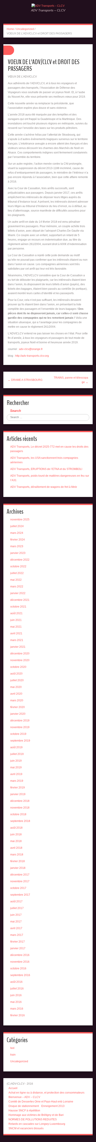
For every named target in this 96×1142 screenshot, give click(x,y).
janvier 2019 (17, 794)
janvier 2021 (17, 646)
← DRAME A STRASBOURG (25, 379)
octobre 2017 (18, 888)
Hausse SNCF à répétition (24, 1110)
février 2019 (17, 787)
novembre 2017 (19, 881)
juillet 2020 (17, 680)
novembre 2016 (19, 961)
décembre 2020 (19, 653)
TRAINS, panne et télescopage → (71, 380)
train (13, 1054)
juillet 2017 (17, 908)
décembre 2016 (19, 955)
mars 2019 (16, 780)
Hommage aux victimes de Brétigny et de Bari (36, 1115)
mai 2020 (16, 687)
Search (15, 411)
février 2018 (17, 861)
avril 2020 (16, 693)
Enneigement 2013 (53, 1106)
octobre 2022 (18, 566)
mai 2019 (16, 767)
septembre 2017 (20, 894)
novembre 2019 (19, 727)
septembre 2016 (20, 975)
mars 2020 (16, 700)
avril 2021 (16, 633)
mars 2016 (16, 1008)
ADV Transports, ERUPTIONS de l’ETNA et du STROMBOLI (46, 469)
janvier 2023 (17, 553)
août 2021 (16, 613)
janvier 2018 (17, 868)
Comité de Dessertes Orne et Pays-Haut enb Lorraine (40, 1101)
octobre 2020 (18, 666)
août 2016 (16, 981)
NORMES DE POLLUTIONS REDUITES (32, 1119)
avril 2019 (16, 774)
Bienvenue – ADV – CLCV (24, 1097)
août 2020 (16, 673)
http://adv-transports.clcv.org (32, 355)
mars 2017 (16, 935)
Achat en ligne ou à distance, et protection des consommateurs (46, 1092)
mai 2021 (16, 626)
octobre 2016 (18, 968)
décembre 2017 (19, 874)
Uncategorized (25, 29)
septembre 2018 (20, 821)
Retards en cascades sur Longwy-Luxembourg (36, 1123)
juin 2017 (16, 914)
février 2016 (17, 1015)
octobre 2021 (18, 606)
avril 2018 (16, 847)
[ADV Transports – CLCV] (48, 5)
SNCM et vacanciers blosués (26, 1128)
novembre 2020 (19, 660)
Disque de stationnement (23, 1106)
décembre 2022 (19, 559)
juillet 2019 (17, 754)
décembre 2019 (19, 720)
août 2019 (16, 747)
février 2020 (17, 707)
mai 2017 (16, 921)
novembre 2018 (19, 807)
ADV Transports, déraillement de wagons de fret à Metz (43, 486)
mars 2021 (16, 640)
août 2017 (16, 901)
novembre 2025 (19, 519)
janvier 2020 (17, 713)
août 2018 (16, 827)
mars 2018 (16, 854)
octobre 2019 (18, 733)
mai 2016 (16, 1002)
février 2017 (17, 941)
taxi (12, 1048)
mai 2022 (16, 579)
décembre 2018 (19, 801)
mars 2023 (16, 546)
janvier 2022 (17, 593)
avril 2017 (16, 928)
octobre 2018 (18, 814)
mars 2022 (16, 586)
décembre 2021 (19, 599)
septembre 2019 (20, 740)
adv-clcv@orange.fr (31, 349)
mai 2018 (16, 841)
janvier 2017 (17, 948)
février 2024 (17, 539)
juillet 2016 (17, 988)
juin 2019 (16, 760)
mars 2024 (16, 532)
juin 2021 (16, 620)
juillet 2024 (17, 526)
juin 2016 (16, 995)
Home (10, 29)
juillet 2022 (17, 573)
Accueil (12, 1088)
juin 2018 (16, 834)
